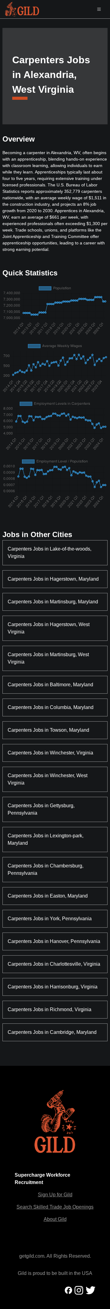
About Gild (55, 1219)
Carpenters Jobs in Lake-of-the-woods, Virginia (50, 552)
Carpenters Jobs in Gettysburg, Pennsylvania (42, 809)
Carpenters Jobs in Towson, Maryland (48, 730)
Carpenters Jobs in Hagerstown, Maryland (53, 579)
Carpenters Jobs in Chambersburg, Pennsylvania (46, 869)
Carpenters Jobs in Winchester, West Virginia (48, 779)
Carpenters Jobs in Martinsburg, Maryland (53, 601)
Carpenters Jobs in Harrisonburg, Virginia (52, 986)
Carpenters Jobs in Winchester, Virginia (50, 752)
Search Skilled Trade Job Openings (55, 1207)
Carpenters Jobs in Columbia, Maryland (51, 707)
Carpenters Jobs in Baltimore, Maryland (50, 684)
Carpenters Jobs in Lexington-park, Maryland (46, 839)
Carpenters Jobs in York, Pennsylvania (50, 918)
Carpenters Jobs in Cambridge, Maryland (52, 1032)
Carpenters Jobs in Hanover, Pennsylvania (54, 941)
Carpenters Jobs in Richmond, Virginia (49, 1009)
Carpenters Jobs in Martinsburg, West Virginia (49, 658)
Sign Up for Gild (55, 1194)
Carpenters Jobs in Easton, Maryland (48, 895)
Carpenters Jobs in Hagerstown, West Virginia (49, 628)
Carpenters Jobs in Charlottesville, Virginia (54, 964)
